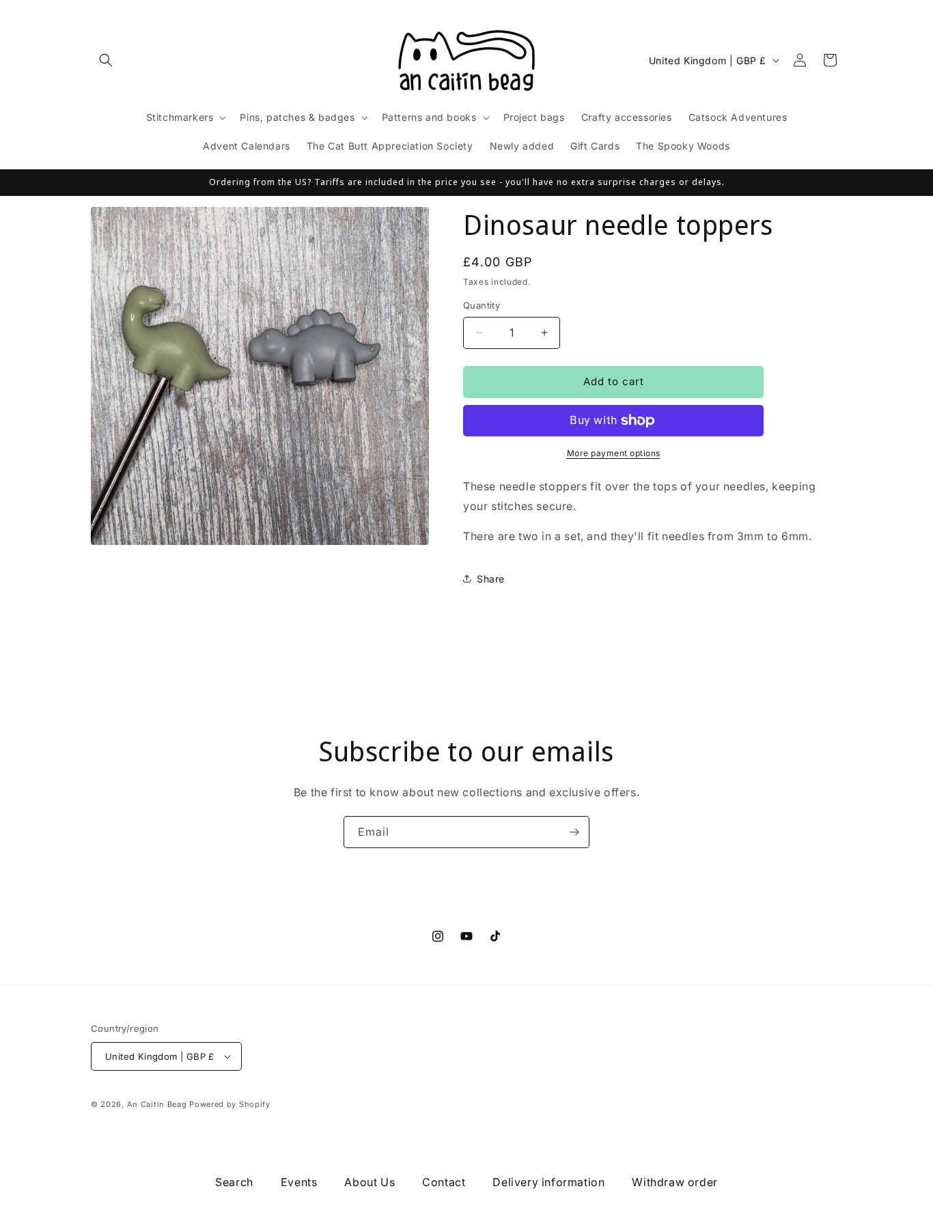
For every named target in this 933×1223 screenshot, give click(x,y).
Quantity (481, 305)
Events (299, 1182)
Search (234, 1182)
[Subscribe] (574, 832)
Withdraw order (674, 1182)
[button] (106, 60)
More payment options (613, 453)
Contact (443, 1182)
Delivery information (548, 1182)
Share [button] (491, 579)
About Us (369, 1182)
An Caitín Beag (157, 1104)
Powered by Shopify (229, 1104)
